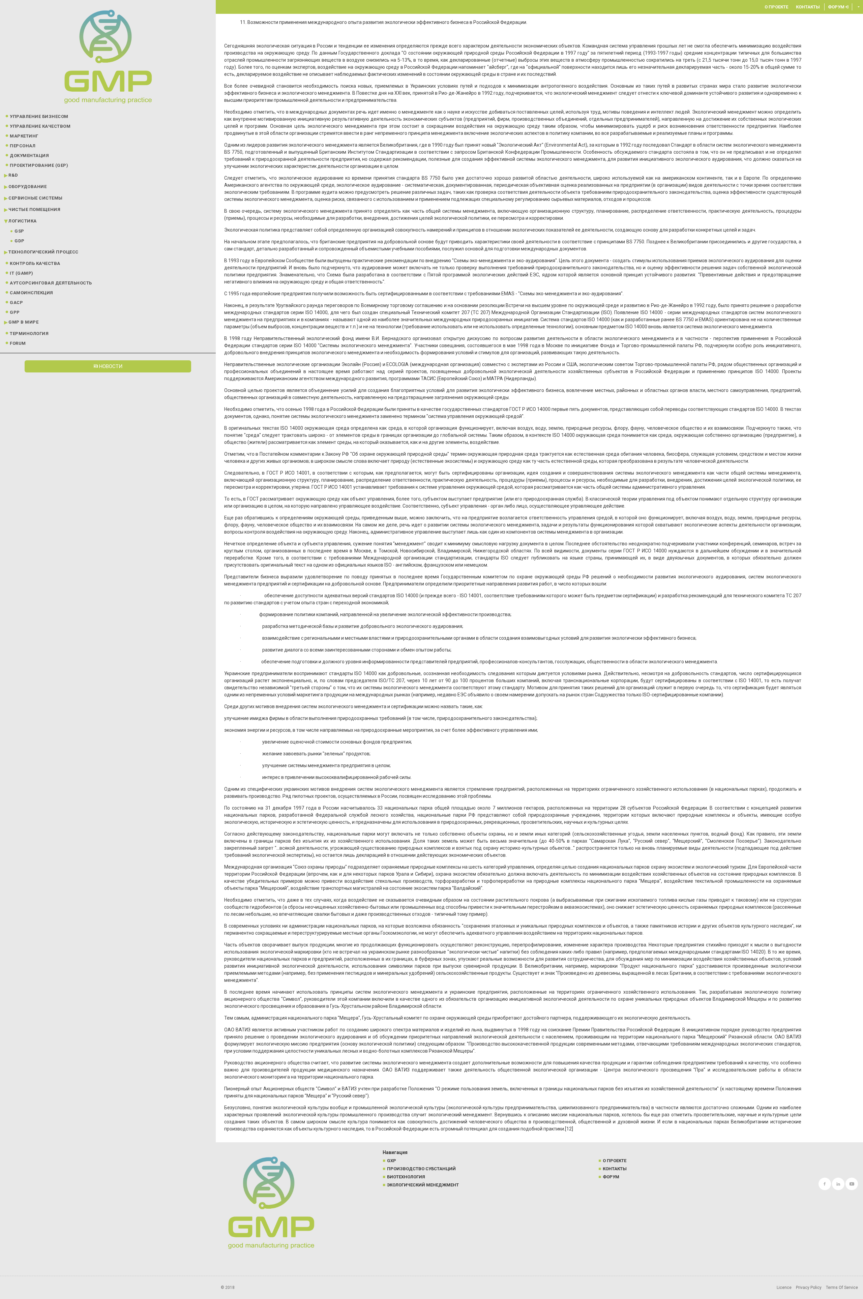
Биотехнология (406, 1176)
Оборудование (27, 186)
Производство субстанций (421, 1168)
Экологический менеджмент (423, 1184)
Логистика (22, 220)
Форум (836, 6)
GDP (19, 240)
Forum (18, 343)
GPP (15, 312)
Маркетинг (24, 136)
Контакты (808, 6)
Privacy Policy (809, 1287)
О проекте (776, 6)
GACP (16, 302)
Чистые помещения (34, 209)
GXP (391, 1160)
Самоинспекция (31, 292)
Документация (29, 155)
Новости (110, 366)
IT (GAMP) (21, 273)
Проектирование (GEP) (39, 165)
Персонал (22, 145)
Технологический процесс (43, 251)
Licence (784, 1287)
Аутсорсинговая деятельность (51, 282)
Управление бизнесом (39, 116)
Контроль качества (35, 263)
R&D (13, 175)
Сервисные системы (35, 198)
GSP (19, 231)
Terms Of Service (842, 1287)
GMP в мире (23, 322)
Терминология (29, 333)
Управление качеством (40, 126)
